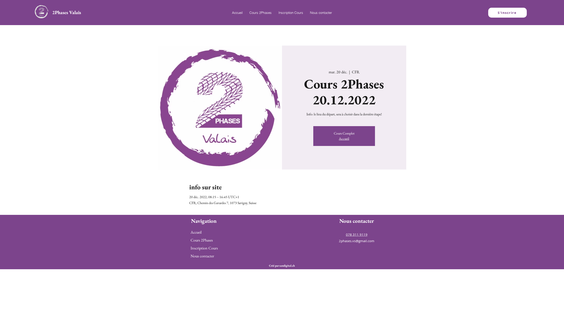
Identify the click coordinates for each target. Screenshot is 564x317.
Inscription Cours (204, 248)
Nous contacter (202, 255)
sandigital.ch (287, 265)
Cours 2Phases (202, 240)
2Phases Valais (66, 12)
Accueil (344, 138)
